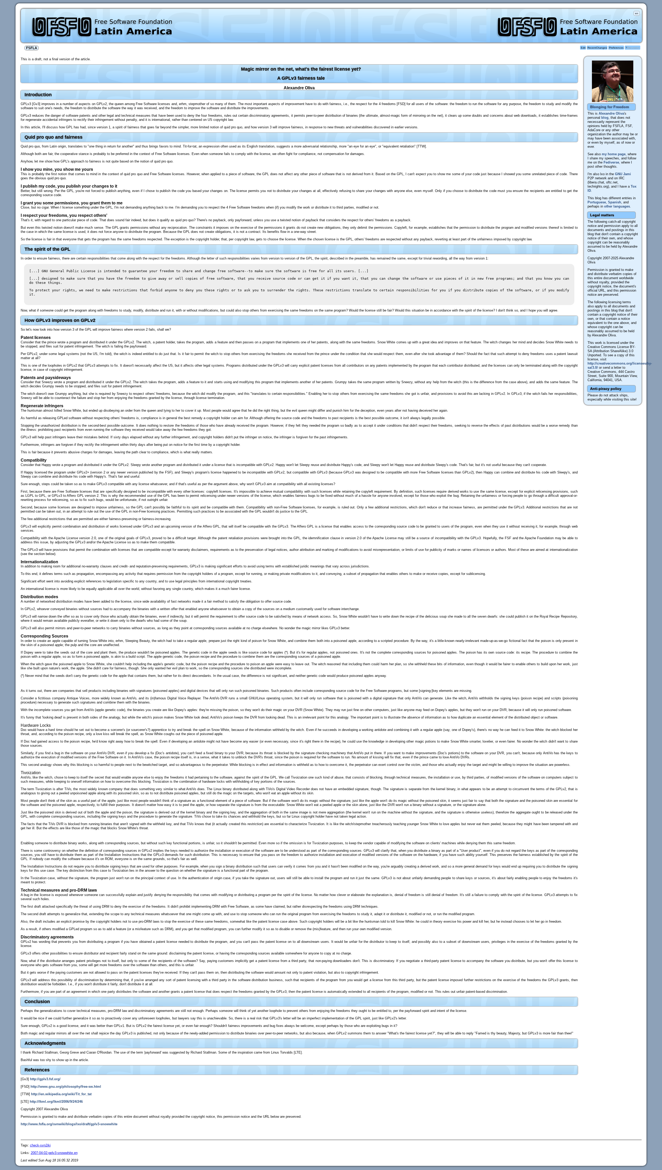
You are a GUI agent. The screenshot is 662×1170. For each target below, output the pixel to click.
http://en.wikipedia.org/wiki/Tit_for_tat (61, 1094)
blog (604, 118)
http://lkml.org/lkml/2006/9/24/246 (56, 1102)
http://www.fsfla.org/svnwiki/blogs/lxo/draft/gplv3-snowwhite (69, 1124)
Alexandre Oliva (611, 113)
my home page (614, 154)
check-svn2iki (40, 1145)
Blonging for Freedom (609, 107)
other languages (617, 206)
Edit (583, 47)
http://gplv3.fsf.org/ (45, 1079)
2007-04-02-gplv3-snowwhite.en (54, 1153)
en (636, 13)
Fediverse (611, 162)
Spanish (614, 202)
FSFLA (31, 48)
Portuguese (597, 202)
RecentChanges (597, 47)
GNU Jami (623, 174)
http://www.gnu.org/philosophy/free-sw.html (66, 1086)
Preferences (616, 47)
